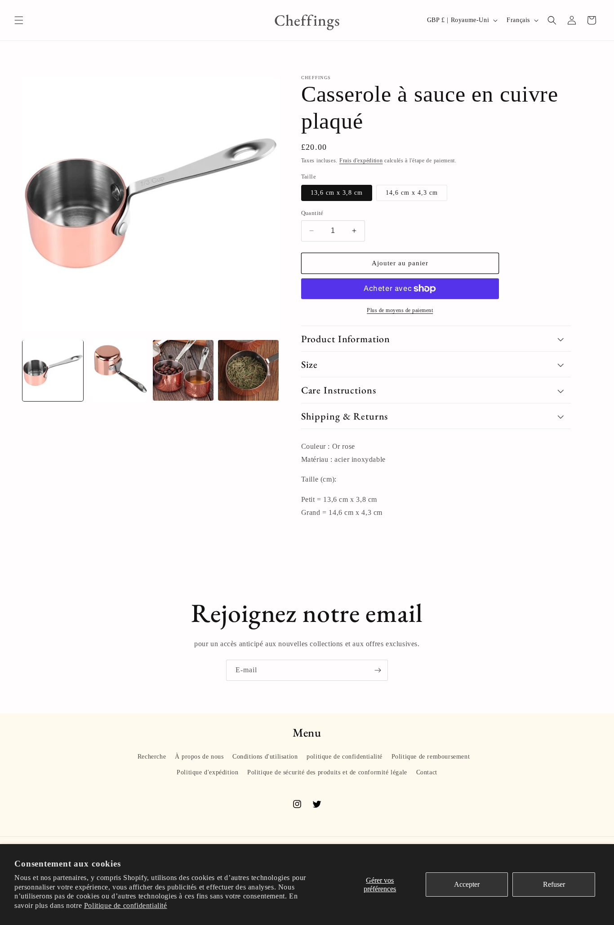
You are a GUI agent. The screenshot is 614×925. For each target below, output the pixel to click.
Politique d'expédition (207, 772)
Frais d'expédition (361, 160)
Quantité (312, 213)
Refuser (554, 884)
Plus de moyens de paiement (400, 310)
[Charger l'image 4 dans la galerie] (183, 370)
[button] (19, 20)
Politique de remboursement (431, 756)
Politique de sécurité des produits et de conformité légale (327, 772)
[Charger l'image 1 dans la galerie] (52, 370)
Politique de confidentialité (125, 905)
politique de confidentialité (345, 756)
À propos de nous (199, 756)
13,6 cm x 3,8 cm (337, 192)
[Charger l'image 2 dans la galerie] (118, 370)
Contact (426, 772)
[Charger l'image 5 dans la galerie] (248, 370)
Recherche (152, 756)
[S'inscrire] (377, 670)
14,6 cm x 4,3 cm (412, 192)
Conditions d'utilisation (265, 756)
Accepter (467, 884)
